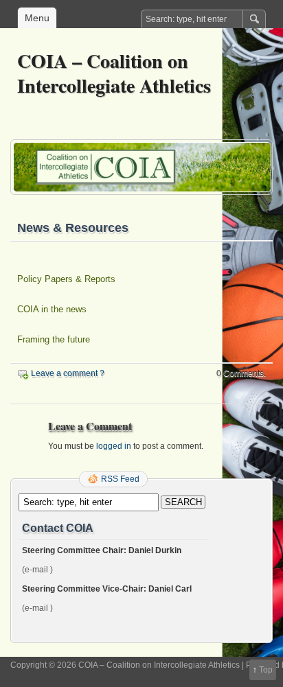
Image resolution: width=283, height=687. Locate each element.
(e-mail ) (37, 569)
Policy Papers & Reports (66, 279)
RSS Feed (120, 479)
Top (266, 670)
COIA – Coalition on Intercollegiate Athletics (114, 73)
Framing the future (53, 339)
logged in (113, 446)
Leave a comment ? (67, 373)
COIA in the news (52, 309)
